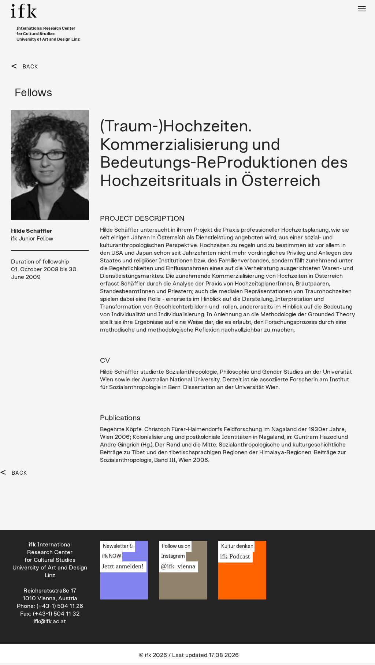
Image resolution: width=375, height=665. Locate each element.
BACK (30, 67)
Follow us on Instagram (177, 556)
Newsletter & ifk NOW (122, 556)
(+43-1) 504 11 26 (60, 606)
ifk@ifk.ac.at (50, 621)
